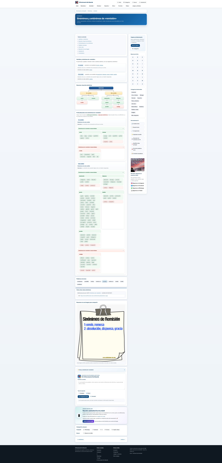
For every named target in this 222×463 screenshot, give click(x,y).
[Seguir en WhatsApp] (137, 188)
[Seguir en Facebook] (137, 185)
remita (116, 281)
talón (94, 156)
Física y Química (135, 100)
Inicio (77, 5)
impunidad (88, 270)
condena (87, 185)
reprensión (93, 260)
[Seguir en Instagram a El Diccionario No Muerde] (137, 165)
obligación (111, 187)
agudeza (87, 195)
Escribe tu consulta (82, 379)
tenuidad (93, 226)
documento (82, 156)
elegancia (93, 206)
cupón (93, 154)
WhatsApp (99, 456)
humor (86, 211)
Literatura (134, 103)
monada (82, 217)
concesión (82, 204)
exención (117, 179)
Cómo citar (81, 47)
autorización (83, 200)
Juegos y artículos (136, 5)
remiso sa (111, 281)
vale (97, 156)
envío (98, 65)
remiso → (123, 439)
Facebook (99, 450)
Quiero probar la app (88, 421)
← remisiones (80, 439)
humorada (92, 211)
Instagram (99, 452)
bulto (81, 135)
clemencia (94, 234)
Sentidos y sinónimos (83, 39)
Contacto (115, 450)
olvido (81, 241)
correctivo (89, 264)
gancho (92, 209)
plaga (93, 262)
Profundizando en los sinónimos (86, 43)
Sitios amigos (116, 456)
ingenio (93, 213)
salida (95, 224)
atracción (87, 198)
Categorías (115, 452)
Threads (98, 458)
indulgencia (82, 179)
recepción (106, 141)
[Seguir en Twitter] (137, 190)
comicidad (92, 202)
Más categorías (135, 115)
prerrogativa (83, 222)
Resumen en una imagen (84, 49)
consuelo (82, 270)
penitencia (92, 185)
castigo (91, 79)
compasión (82, 237)
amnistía (82, 198)
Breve (89, 393)
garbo (97, 209)
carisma (82, 202)
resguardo (89, 156)
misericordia (92, 239)
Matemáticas (134, 106)
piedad (93, 220)
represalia (82, 266)
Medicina (141, 106)
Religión (133, 112)
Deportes (139, 98)
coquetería (88, 204)
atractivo (93, 198)
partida (120, 135)
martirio (92, 257)
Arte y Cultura (135, 95)
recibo (90, 69)
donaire (82, 206)
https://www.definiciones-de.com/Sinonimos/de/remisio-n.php (94, 295)
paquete (82, 138)
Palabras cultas (135, 109)
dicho (94, 204)
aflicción (82, 257)
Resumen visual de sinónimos (85, 41)
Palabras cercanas (83, 45)
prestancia (89, 222)
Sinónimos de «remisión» (95, 293)
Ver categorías (135, 48)
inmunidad (119, 181)
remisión (95, 11)
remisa (92, 281)
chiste (86, 202)
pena (89, 260)
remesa (101, 65)
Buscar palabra (135, 45)
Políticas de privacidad (137, 453)
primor (94, 222)
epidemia (88, 262)
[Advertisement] (111, 28)
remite (121, 281)
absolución (99, 74)
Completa (82, 393)
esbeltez (82, 209)
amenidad (92, 195)
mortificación (83, 260)
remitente (79, 284)
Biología (142, 95)
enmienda (95, 264)
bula (94, 200)
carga (85, 135)
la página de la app (101, 416)
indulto (111, 74)
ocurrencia (93, 217)
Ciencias (133, 98)
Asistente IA (81, 51)
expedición (95, 135)
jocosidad (82, 215)
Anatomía (134, 92)
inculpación (111, 201)
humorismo (82, 213)
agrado (81, 195)
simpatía (87, 226)
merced (92, 215)
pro (86, 224)
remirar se (98, 281)
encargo (90, 135)
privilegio (105, 184)
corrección (82, 264)
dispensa (104, 74)
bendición (89, 200)
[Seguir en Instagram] (137, 183)
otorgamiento (83, 220)
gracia (108, 74)
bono (81, 154)
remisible (86, 281)
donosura (87, 206)
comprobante (87, 154)
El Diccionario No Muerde (102, 460)
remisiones (79, 281)
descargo (112, 179)
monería (87, 217)
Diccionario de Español (81, 11)
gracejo (82, 211)
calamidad (82, 262)
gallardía (87, 209)
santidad (82, 226)
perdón (115, 74)
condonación (117, 195)
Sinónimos (90, 11)
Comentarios (81, 53)
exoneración (106, 181)
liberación (94, 179)
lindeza (87, 215)
